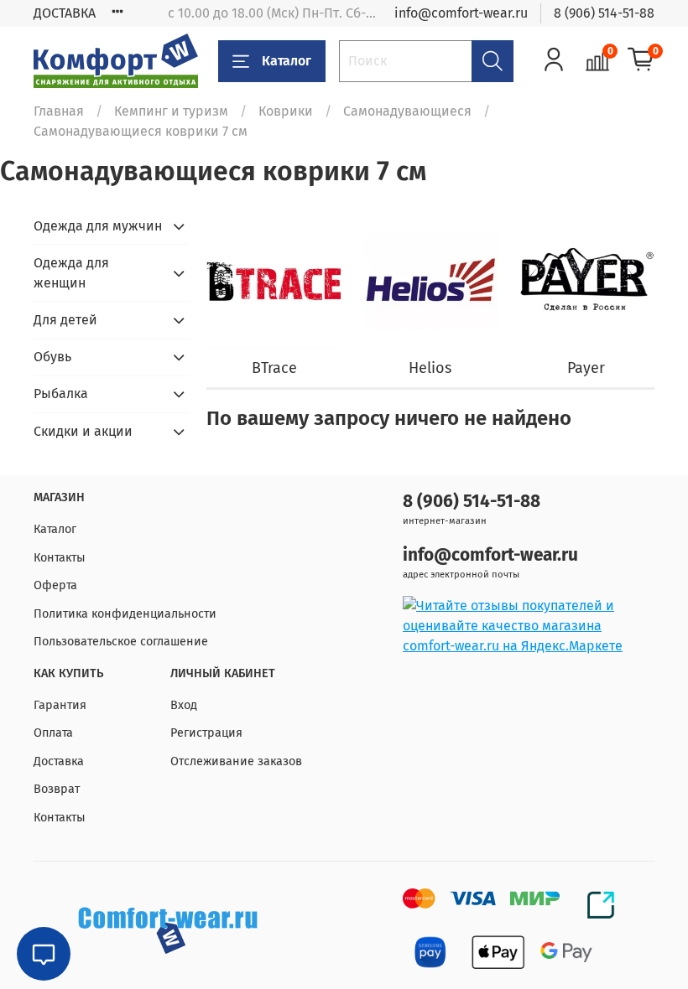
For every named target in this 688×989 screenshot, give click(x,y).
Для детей (65, 320)
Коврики (285, 111)
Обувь (52, 357)
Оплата (53, 733)
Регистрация (206, 733)
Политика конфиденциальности (125, 614)
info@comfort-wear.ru (461, 13)
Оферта (55, 585)
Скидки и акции (83, 431)
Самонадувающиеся (407, 111)
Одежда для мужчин (98, 226)
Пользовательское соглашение (121, 641)
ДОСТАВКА (65, 13)
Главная (59, 111)
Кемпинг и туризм (171, 111)
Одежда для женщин (71, 273)
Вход (183, 705)
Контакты (60, 558)
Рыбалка (61, 393)
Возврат (57, 789)
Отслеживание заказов (236, 761)
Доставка (59, 761)
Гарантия (60, 705)
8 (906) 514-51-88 (604, 13)
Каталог (286, 61)
